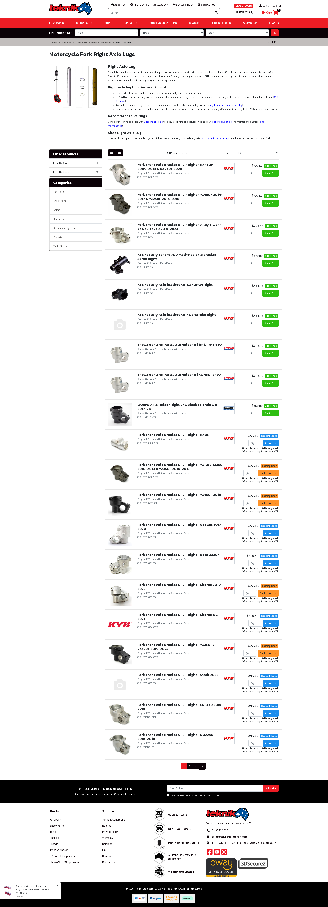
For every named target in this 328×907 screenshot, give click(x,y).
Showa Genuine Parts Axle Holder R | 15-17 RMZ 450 (179, 344)
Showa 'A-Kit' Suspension (64, 862)
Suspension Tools (153, 121)
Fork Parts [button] (56, 22)
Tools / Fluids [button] (221, 22)
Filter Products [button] (65, 154)
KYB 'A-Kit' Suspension (63, 856)
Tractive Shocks (59, 850)
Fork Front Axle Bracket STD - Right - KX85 (173, 434)
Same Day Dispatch (180, 828)
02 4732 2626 (242, 12)
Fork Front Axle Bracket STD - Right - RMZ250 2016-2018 (175, 736)
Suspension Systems (64, 228)
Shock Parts (59, 200)
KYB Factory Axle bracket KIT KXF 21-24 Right (175, 284)
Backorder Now (268, 473)
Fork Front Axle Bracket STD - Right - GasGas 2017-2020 (180, 526)
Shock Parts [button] (84, 22)
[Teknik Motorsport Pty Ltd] (70, 8)
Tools (53, 831)
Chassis (57, 237)
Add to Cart (270, 173)
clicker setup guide (221, 121)
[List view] (119, 152)
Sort (228, 153)
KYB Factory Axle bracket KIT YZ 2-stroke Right (176, 314)
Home (55, 42)
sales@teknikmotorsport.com (229, 836)
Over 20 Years (177, 814)
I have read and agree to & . (195, 795)
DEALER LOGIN (244, 5)
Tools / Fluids (60, 246)
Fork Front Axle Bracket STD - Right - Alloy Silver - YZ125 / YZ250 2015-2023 (179, 226)
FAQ (104, 850)
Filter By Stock (61, 172)
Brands (54, 843)
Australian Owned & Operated (182, 857)
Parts (54, 811)
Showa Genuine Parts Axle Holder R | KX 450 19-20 (179, 374)
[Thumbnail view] (112, 152)
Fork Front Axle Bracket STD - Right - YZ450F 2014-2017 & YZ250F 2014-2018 (180, 196)
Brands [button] (274, 22)
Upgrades (58, 218)
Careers (107, 856)
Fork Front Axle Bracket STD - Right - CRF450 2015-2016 (180, 706)
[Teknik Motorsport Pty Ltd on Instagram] (224, 853)
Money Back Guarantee (183, 843)
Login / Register (272, 5)
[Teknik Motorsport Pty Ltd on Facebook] (210, 853)
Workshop (250, 22)
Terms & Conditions (199, 795)
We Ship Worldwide (181, 871)
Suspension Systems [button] (163, 22)
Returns (106, 825)
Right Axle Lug (123, 42)
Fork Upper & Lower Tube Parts (94, 42)
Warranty (107, 837)
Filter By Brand (61, 163)
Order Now (270, 443)
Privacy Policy (215, 795)
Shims (56, 209)
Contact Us (108, 862)
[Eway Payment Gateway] (221, 867)
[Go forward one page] (202, 766)
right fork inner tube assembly (226, 105)
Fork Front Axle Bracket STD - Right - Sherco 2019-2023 (179, 586)
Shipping (107, 843)
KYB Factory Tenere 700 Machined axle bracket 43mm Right (176, 256)
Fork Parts (68, 42)
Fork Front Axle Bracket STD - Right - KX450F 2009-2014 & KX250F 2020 (175, 166)
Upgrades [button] (131, 22)
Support (109, 811)
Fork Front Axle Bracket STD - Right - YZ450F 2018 (179, 494)
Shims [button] (108, 22)
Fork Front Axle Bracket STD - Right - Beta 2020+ (178, 554)
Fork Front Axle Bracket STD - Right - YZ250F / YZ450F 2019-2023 (175, 646)
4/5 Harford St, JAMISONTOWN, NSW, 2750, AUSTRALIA (244, 843)
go (274, 32)
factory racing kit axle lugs (215, 138)
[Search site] (216, 12)
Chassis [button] (194, 22)
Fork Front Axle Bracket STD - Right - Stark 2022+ (178, 674)
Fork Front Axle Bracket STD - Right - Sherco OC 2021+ (177, 616)
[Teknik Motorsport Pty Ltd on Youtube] (217, 853)
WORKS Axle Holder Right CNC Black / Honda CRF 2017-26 (177, 406)
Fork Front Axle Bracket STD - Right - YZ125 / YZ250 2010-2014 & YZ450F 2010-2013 (179, 466)
